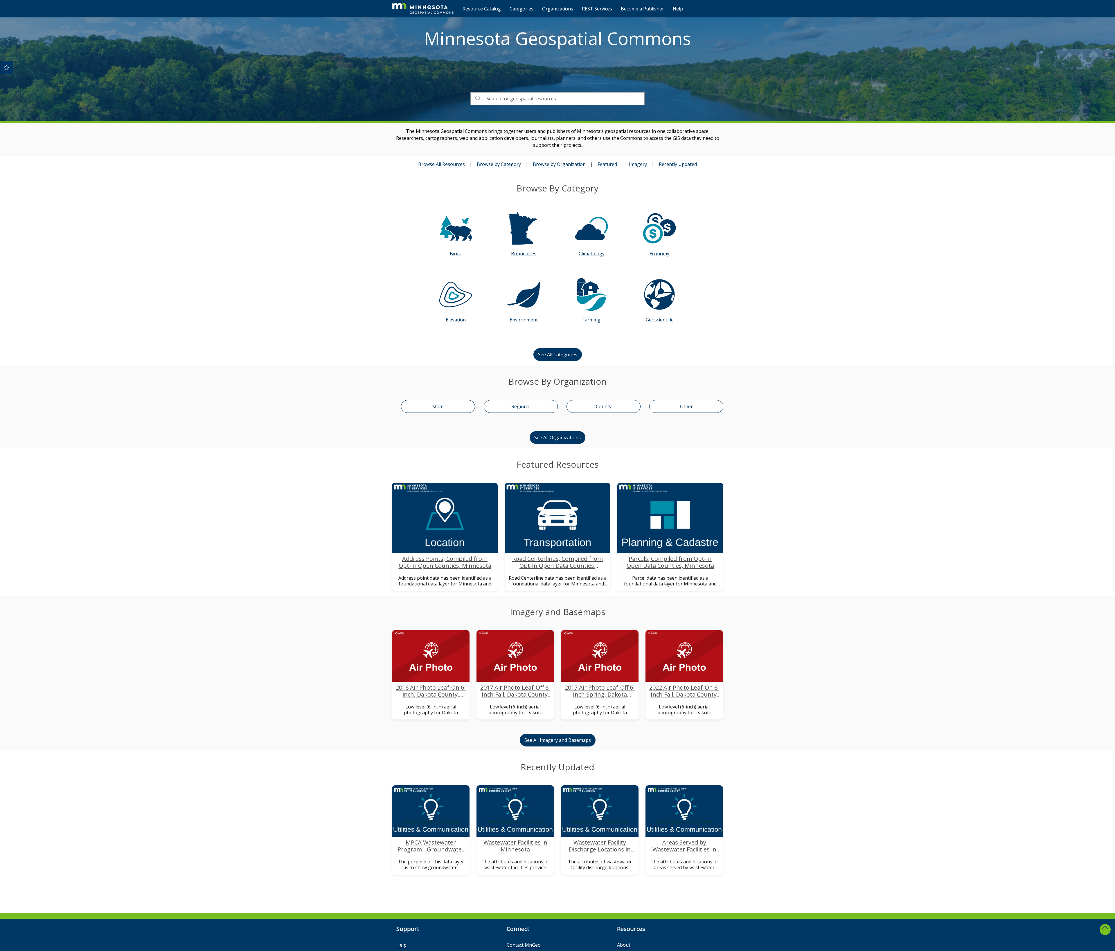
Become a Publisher (642, 9)
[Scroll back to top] (1105, 929)
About (623, 945)
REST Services (597, 9)
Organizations (557, 9)
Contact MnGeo (524, 945)
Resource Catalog (482, 9)
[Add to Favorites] (6, 67)
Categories (521, 9)
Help (678, 9)
